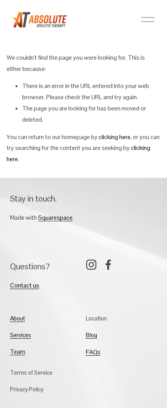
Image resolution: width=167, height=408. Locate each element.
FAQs (93, 352)
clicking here (114, 137)
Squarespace (55, 217)
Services (20, 335)
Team (17, 351)
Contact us (24, 285)
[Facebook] (108, 264)
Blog (91, 335)
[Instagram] (91, 264)
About (17, 318)
